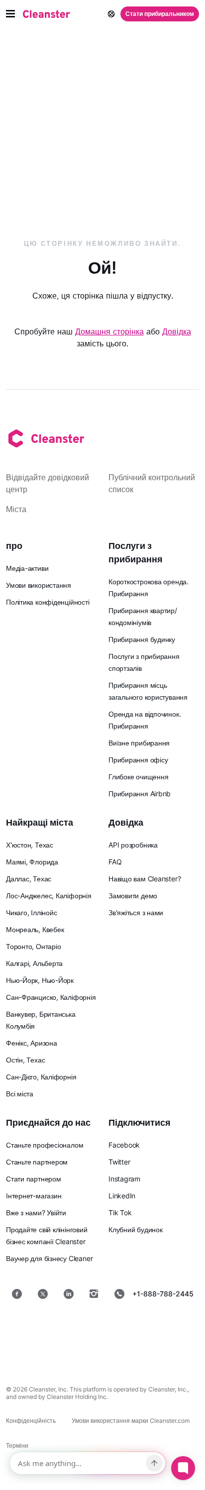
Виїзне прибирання (139, 743)
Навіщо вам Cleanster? (144, 878)
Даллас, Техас (28, 878)
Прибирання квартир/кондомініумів (142, 616)
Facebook (124, 1145)
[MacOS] (70, 1351)
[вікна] (134, 1351)
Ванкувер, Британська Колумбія (41, 1020)
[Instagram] (94, 1293)
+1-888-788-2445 (163, 1293)
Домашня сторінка (109, 331)
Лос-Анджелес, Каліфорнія (49, 895)
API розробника (133, 845)
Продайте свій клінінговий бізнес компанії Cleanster (47, 1235)
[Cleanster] (46, 14)
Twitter (119, 1162)
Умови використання (38, 585)
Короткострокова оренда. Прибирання (148, 587)
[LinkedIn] (69, 1294)
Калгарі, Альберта (34, 963)
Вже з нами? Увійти (36, 1212)
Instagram (124, 1178)
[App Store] (67, 1325)
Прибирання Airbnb (139, 793)
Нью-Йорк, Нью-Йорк (40, 980)
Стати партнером (33, 1178)
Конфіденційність (31, 1420)
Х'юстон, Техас (29, 845)
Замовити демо (132, 895)
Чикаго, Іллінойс (31, 912)
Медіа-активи (27, 568)
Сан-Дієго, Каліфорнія (41, 1076)
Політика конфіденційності (48, 602)
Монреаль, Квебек (35, 929)
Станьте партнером (37, 1162)
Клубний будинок (135, 1229)
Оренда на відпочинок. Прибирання (144, 720)
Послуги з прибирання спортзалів (144, 662)
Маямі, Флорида (32, 861)
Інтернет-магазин (33, 1195)
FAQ (114, 861)
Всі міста (19, 1093)
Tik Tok (119, 1212)
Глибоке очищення (138, 776)
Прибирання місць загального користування (148, 691)
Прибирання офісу (138, 759)
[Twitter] (43, 1294)
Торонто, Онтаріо (33, 946)
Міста (16, 509)
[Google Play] (138, 1325)
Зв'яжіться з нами (135, 912)
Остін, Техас (25, 1060)
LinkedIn (121, 1195)
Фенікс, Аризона (31, 1043)
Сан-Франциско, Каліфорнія (51, 997)
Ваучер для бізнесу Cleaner (49, 1258)
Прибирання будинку (141, 639)
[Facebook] (17, 1294)
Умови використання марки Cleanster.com (131, 1420)
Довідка (176, 331)
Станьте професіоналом (44, 1145)
